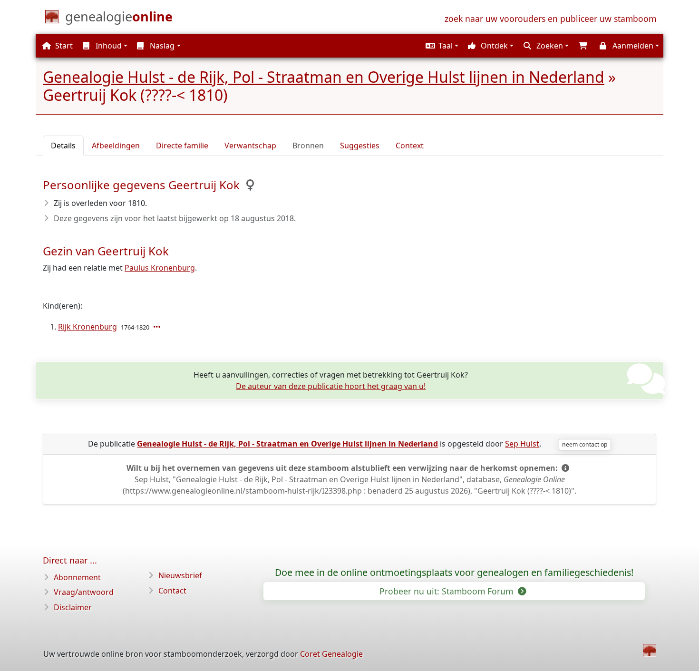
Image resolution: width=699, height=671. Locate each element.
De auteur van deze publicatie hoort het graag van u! (331, 386)
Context (410, 145)
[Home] (649, 650)
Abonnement (77, 577)
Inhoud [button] (108, 45)
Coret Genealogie (331, 654)
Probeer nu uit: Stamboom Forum (447, 591)
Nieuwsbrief (180, 575)
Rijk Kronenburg (87, 326)
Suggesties (359, 145)
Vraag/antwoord (84, 592)
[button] (440, 45)
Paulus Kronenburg (160, 268)
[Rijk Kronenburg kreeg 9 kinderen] (158, 326)
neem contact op (584, 444)
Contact (172, 590)
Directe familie (182, 145)
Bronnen (308, 145)
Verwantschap (250, 145)
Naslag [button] (161, 45)
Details (63, 145)
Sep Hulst (522, 443)
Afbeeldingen (116, 145)
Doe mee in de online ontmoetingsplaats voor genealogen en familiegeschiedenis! (454, 572)
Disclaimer (73, 607)
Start (63, 45)
